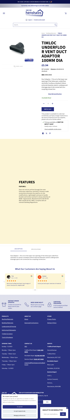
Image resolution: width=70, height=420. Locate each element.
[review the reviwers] (31, 276)
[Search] (55, 25)
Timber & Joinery (7, 334)
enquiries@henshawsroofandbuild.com (35, 364)
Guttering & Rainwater (9, 330)
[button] (65, 13)
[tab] (18, 249)
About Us (28, 316)
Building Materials (7, 323)
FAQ (26, 347)
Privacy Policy (51, 319)
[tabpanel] (35, 256)
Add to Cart (47, 109)
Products (5, 316)
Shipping (53, 69)
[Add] (52, 103)
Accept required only (19, 411)
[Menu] (4, 13)
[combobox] (33, 25)
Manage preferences (19, 415)
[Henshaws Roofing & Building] (34, 13)
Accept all (19, 407)
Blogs (26, 319)
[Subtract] (44, 103)
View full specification (55, 94)
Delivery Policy (51, 323)
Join (47, 402)
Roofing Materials (7, 319)
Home (43, 33)
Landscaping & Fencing (9, 327)
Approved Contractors (31, 323)
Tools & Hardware (7, 337)
